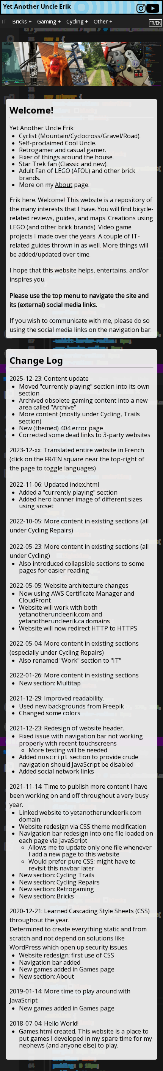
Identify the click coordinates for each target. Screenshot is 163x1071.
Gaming (46, 21)
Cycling (74, 21)
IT (4, 21)
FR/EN (155, 23)
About (63, 185)
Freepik (113, 706)
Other (101, 21)
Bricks (19, 21)
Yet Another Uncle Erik (37, 6)
